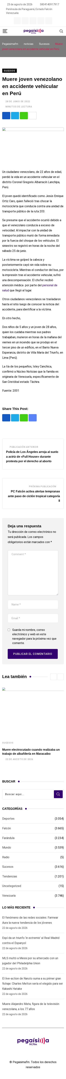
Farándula (8, 838)
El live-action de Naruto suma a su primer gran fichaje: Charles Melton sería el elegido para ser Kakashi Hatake (32, 983)
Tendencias (9, 876)
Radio (5, 857)
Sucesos (8, 743)
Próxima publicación (42, 486)
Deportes (8, 818)
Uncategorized (11, 886)
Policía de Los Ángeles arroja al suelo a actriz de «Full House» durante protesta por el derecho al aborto (32, 456)
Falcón (6, 828)
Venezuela (9, 895)
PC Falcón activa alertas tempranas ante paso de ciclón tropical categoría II (34, 496)
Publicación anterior (24, 447)
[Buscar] (61, 31)
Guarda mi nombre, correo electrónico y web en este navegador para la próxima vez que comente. (34, 636)
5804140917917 (49, 4)
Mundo (6, 847)
